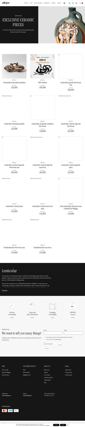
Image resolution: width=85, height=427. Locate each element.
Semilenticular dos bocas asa (14, 248)
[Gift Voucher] (42, 66)
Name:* (45, 330)
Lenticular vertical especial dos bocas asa (14, 166)
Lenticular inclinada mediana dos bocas (42, 125)
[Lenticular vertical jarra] (14, 190)
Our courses (47, 375)
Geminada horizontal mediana (14, 83)
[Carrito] (76, 3)
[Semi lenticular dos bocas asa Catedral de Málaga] (70, 190)
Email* (65, 330)
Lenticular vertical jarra (14, 206)
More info (12, 317)
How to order (5, 370)
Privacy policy (68, 372)
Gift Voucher (42, 83)
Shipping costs (26, 375)
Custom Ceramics (38, 3)
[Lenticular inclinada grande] (14, 107)
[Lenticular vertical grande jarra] (70, 149)
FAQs (24, 370)
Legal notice (68, 370)
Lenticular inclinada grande (14, 124)
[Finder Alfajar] (69, 3)
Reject (63, 425)
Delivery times (5, 375)
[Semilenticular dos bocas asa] (14, 231)
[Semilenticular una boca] (42, 231)
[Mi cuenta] (73, 3)
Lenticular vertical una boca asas (42, 207)
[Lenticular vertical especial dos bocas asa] (14, 149)
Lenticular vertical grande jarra (70, 166)
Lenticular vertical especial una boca (42, 166)
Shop (31, 3)
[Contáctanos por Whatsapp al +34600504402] (64, 3)
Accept (56, 425)
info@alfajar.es (6, 396)
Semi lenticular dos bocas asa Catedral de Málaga (71, 207)
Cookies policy (68, 375)
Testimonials (47, 380)
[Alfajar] (6, 3)
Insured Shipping (6, 372)
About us (26, 3)
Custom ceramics (48, 377)
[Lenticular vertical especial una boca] (42, 149)
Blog (45, 382)
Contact (59, 3)
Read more (4, 290)
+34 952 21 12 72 (49, 396)
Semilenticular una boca (42, 248)
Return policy (26, 372)
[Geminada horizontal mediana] (14, 66)
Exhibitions (47, 3)
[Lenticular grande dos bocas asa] (70, 66)
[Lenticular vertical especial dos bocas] (70, 107)
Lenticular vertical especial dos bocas (71, 125)
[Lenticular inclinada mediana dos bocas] (42, 107)
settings (47, 425)
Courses (53, 3)
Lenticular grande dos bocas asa (71, 84)
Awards (45, 372)
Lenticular (14, 80)
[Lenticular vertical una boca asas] (42, 190)
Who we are (47, 370)
